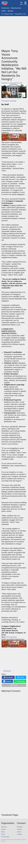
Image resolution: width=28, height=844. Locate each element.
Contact (3, 829)
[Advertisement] (14, 33)
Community (5, 8)
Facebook (9, 677)
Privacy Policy (5, 836)
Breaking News (16, 8)
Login (25, 4)
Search (21, 4)
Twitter (21, 677)
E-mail (15, 685)
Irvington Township (9, 101)
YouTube (19, 829)
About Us (4, 827)
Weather (10, 11)
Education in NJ (20, 14)
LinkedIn (8, 681)
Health (3, 11)
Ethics (3, 832)
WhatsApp (21, 681)
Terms (3, 834)
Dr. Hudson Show (7, 14)
